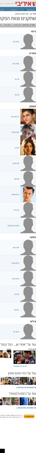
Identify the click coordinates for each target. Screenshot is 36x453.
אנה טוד (17, 79)
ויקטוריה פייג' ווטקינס (13, 225)
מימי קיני (17, 148)
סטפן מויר (16, 179)
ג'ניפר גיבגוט (15, 278)
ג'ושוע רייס (16, 331)
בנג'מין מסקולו (15, 194)
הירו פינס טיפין (15, 116)
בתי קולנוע (13, 10)
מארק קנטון (16, 247)
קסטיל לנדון (16, 41)
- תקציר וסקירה (24, 25)
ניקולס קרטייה (15, 263)
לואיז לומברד (15, 163)
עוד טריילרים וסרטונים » (20, 366)
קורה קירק (16, 210)
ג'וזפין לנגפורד (15, 132)
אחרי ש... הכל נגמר (28, 13)
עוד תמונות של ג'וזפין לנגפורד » (26, 408)
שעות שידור (7, 25)
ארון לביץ (16, 294)
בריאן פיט (16, 310)
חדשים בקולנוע (30, 10)
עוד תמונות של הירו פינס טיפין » (26, 387)
